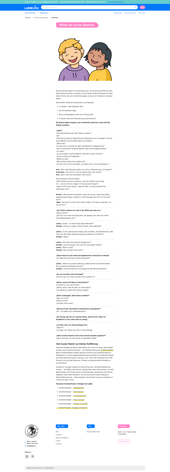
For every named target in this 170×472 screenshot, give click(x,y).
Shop (142, 7)
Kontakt (58, 441)
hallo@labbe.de (31, 446)
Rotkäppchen (78, 388)
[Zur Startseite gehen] (31, 7)
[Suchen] (135, 7)
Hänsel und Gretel (80, 404)
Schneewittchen (79, 396)
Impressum (59, 435)
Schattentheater (107, 350)
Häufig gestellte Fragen (93, 431)
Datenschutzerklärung (62, 438)
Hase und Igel (78, 400)
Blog (57, 431)
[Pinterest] (32, 456)
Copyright (58, 444)
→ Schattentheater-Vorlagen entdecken (71, 408)
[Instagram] (27, 456)
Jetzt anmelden (124, 441)
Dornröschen (78, 392)
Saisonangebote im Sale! (116, 2)
